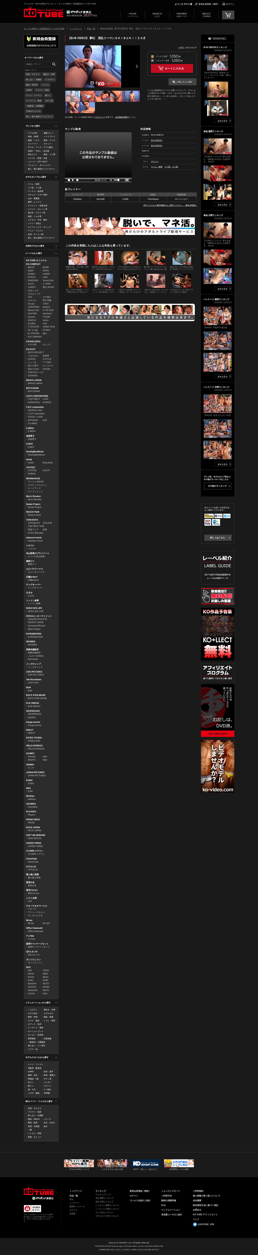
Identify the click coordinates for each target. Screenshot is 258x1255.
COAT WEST (34, 399)
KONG (29, 780)
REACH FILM (32, 512)
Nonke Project (33, 504)
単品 (71, 1199)
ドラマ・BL (33, 1049)
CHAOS (31, 359)
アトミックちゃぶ (36, 912)
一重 (30, 1130)
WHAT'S (32, 760)
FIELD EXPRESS (34, 745)
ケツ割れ (47, 1089)
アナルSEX (32, 133)
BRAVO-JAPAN (34, 380)
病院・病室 (48, 1017)
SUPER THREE (33, 843)
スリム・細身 (33, 184)
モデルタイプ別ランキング (107, 1216)
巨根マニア (33, 529)
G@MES (30, 753)
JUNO (46, 303)
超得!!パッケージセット (37, 943)
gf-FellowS (33, 420)
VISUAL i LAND (35, 417)
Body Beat (48, 462)
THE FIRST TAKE (36, 526)
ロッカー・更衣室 (35, 1035)
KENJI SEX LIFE (34, 608)
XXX (30, 297)
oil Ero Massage (35, 533)
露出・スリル (49, 140)
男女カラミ (33, 154)
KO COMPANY (33, 264)
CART (228, 15)
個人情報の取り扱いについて (206, 1196)
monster (47, 369)
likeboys (30, 796)
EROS (46, 270)
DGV (28, 967)
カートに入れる (174, 68)
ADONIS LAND (35, 410)
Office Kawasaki (34, 928)
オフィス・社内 (34, 1024)
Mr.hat (29, 920)
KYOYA (31, 993)
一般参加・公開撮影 (34, 106)
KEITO (46, 983)
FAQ (163, 1205)
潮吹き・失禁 (49, 74)
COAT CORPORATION (37, 396)
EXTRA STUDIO (34, 738)
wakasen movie (34, 537)
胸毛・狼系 (33, 1123)
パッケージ (74, 1203)
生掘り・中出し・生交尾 (38, 151)
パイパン (45, 85)
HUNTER (32, 313)
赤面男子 (30, 436)
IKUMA (46, 987)
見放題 (72, 1213)
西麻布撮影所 (32, 649)
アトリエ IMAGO (36, 481)
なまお (29, 592)
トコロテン (50, 79)
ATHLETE (47, 523)
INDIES (31, 274)
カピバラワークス (34, 569)
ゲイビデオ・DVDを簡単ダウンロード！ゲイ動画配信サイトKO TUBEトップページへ (39, 1191)
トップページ (132, 14)
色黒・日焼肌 (33, 1126)
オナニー (47, 144)
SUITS (31, 284)
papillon (32, 717)
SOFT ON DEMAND (35, 835)
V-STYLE (47, 359)
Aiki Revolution (33, 679)
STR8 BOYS (32, 520)
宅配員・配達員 (34, 1068)
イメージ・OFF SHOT (38, 162)
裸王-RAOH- (49, 287)
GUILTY (46, 470)
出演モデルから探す (35, 246)
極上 (45, 333)
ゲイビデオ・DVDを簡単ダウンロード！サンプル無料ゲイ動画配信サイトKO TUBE (60, 4)
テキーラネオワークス (36, 906)
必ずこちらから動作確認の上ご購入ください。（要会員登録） (170, 205)
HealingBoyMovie (35, 451)
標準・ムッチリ (34, 202)
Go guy (31, 303)
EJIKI (30, 791)
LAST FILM (33, 682)
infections (47, 313)
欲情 (45, 529)
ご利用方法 (166, 1196)
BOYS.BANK (32, 388)
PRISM (31, 822)
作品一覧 (91, 28)
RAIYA (31, 974)
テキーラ (32, 909)
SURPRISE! (33, 307)
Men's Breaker (33, 496)
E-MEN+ (30, 428)
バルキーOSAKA (36, 656)
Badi (28, 687)
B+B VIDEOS (32, 703)
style (45, 756)
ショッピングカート (170, 1191)
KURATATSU (34, 402)
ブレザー (47, 1082)
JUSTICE (30, 467)
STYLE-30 (31, 866)
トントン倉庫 (32, 600)
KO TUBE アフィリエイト (205, 1214)
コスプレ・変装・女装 (37, 158)
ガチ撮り (47, 297)
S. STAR (47, 284)
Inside (29, 459)
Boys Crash (33, 369)
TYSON (46, 317)
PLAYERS (31, 811)
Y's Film (30, 936)
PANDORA (33, 280)
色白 (46, 1126)
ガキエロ (32, 300)
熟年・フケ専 (49, 154)
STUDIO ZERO (33, 341)
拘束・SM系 (33, 136)
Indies (46, 320)
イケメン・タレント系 (37, 209)
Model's (46, 307)
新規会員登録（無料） (209, 4)
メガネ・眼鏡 (33, 1093)
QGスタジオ (32, 951)
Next (137, 66)
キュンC (47, 344)
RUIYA (31, 977)
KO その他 (33, 330)
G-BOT (29, 444)
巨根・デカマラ (32, 74)
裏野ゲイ (30, 561)
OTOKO (46, 330)
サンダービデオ (35, 915)
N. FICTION (48, 310)
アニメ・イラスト (35, 231)
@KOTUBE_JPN (206, 1224)
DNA (28, 788)
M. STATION (33, 333)
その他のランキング (217, 486)
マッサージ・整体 (33, 101)
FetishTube (31, 859)
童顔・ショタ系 (34, 216)
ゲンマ (31, 768)
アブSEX (47, 362)
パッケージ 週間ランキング (107, 1205)
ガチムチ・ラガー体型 (37, 195)
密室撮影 (32, 1038)
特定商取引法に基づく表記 (205, 1205)
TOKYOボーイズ (36, 372)
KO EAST (30, 349)
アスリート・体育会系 (37, 206)
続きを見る (222, 121)
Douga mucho (33, 722)
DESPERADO (33, 711)
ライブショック (35, 491)
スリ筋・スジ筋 (34, 188)
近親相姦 (47, 1038)
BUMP (46, 267)
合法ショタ (33, 290)
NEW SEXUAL (35, 838)
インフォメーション (170, 1210)
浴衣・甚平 (48, 1072)
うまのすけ (33, 356)
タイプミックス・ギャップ (39, 227)
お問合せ (197, 1210)
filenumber (33, 659)
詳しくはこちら (217, 537)
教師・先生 (33, 1075)
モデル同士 (33, 1013)
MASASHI (32, 990)
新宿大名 (30, 882)
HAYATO (32, 987)
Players (31, 815)
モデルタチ (48, 1013)
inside (31, 462)
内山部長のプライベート (37, 553)
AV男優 (47, 1093)
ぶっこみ (32, 362)
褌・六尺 (32, 1089)
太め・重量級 (33, 198)
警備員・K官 (33, 1079)
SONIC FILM (49, 327)
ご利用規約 (198, 1191)
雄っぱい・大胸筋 (33, 79)
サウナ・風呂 (33, 1021)
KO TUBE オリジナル (36, 260)
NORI (45, 980)
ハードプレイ (49, 136)
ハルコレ (30, 545)
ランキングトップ (103, 1194)
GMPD (29, 90)
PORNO (32, 474)
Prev (68, 66)
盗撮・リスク (33, 140)
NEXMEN (30, 641)
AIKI (30, 970)
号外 (45, 323)
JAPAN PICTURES (35, 772)
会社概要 (197, 1200)
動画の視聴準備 (168, 1200)
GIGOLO (32, 320)
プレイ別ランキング (104, 1212)
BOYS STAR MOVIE (35, 695)
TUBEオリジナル (33, 111)
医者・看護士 (49, 1075)
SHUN (46, 970)
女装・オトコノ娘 (35, 234)
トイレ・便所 (49, 1021)
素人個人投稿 (32, 874)
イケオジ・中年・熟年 (37, 220)
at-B (45, 420)
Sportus (31, 317)
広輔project (31, 577)
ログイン (230, 4)
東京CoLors (32, 890)
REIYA (46, 990)
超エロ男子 (33, 365)
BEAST (31, 267)
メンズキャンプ (33, 664)
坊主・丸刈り (49, 1123)
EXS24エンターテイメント (39, 616)
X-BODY (32, 287)
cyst (30, 901)
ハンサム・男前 (34, 1133)
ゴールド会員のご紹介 (140, 1200)
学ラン (31, 1082)
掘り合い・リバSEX (36, 1045)
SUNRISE (32, 375)
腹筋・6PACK (32, 85)
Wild (45, 760)
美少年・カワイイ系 (36, 213)
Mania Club (33, 310)
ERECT (29, 730)
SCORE (31, 323)
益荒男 (46, 356)
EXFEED (47, 402)
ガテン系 (49, 101)
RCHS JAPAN (33, 827)
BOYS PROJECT (36, 352)
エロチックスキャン (37, 485)
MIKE (45, 974)
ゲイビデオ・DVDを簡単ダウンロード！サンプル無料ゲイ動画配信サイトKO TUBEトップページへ (43, 12)
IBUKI (45, 977)
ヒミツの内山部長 (36, 556)
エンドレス (48, 365)
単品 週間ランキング (104, 1198)
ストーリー (33, 144)
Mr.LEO (46, 923)
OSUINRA (31, 804)
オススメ (73, 1210)
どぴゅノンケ (34, 293)
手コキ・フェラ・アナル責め (40, 147)
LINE (45, 277)
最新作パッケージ (77, 1206)
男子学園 (47, 300)
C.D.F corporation (35, 407)
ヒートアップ (34, 488)
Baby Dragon (34, 629)
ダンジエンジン (33, 959)
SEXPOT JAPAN (36, 622)
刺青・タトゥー (34, 1137)
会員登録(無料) (121, 117)
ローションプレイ (35, 1031)
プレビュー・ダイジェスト (39, 165)
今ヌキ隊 (32, 344)
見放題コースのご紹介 (171, 1214)
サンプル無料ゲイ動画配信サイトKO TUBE (44, 28)
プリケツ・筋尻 (42, 90)
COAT (45, 399)
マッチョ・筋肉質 (35, 191)
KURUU (32, 277)
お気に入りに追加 (184, 82)
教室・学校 (33, 1017)
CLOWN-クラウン (34, 851)
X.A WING (32, 423)
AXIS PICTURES (34, 672)
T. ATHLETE (33, 327)
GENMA (30, 764)
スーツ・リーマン (33, 95)
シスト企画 (31, 898)
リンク (196, 1219)
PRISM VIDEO (33, 819)
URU (45, 993)
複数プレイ (48, 133)
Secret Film (48, 280)
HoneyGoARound (36, 626)
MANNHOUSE (33, 478)
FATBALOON (34, 741)
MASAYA (32, 983)
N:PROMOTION (33, 634)
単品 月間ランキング (104, 1202)
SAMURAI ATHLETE (37, 619)
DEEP (31, 270)
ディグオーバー (33, 584)
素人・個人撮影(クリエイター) (39, 116)
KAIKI (30, 980)
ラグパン (47, 1086)
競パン (48, 95)
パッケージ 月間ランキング (107, 1209)
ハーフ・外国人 (34, 223)
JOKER (46, 274)
